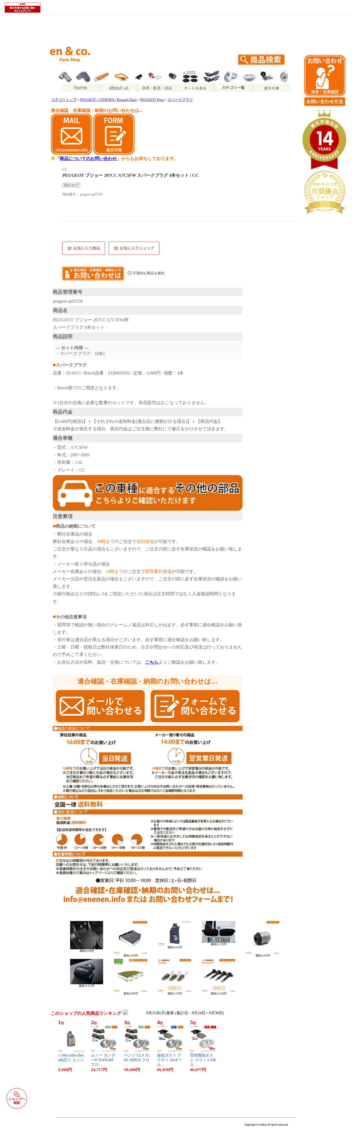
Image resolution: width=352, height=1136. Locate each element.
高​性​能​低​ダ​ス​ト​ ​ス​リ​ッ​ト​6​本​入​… (203, 1060)
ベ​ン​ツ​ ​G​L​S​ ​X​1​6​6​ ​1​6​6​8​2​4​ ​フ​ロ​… (137, 1060)
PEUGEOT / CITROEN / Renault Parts (108, 100)
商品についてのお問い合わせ (88, 158)
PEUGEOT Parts (152, 100)
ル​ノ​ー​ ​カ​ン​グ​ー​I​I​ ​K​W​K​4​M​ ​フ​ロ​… (103, 1060)
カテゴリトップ (63, 100)
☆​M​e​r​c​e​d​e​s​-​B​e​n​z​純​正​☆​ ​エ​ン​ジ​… (71, 1060)
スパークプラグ (180, 100)
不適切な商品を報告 (149, 273)
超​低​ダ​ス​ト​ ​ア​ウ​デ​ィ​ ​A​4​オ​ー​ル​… (169, 1060)
